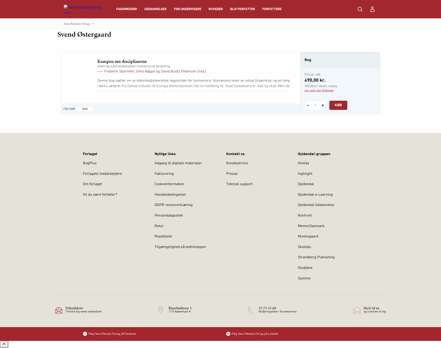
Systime (304, 278)
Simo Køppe (145, 71)
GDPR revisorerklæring (174, 205)
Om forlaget (92, 184)
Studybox (305, 268)
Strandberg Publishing (316, 257)
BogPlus (90, 163)
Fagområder (126, 9)
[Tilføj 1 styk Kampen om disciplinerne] (322, 105)
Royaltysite (163, 236)
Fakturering (164, 174)
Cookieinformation (169, 184)
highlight (305, 174)
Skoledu (304, 247)
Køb (338, 105)
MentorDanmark (311, 226)
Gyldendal (306, 184)
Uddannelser (155, 9)
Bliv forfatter (242, 9)
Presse (231, 174)
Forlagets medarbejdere (102, 174)
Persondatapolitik (169, 215)
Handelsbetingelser (170, 195)
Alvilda (303, 163)
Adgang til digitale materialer (178, 163)
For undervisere (187, 9)
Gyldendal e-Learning (315, 195)
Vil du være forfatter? (100, 195)
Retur (159, 226)
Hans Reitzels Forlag (76, 24)
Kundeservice (237, 163)
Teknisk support (239, 184)
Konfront (305, 215)
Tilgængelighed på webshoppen (180, 247)
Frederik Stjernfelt (119, 71)
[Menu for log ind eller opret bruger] (372, 9)
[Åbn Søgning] (360, 9)
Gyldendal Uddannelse (316, 205)
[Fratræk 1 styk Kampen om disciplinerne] (308, 105)
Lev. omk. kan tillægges (319, 90)
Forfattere (272, 9)
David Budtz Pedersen (178, 71)
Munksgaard (308, 236)
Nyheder (216, 9)
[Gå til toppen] (4, 344)
